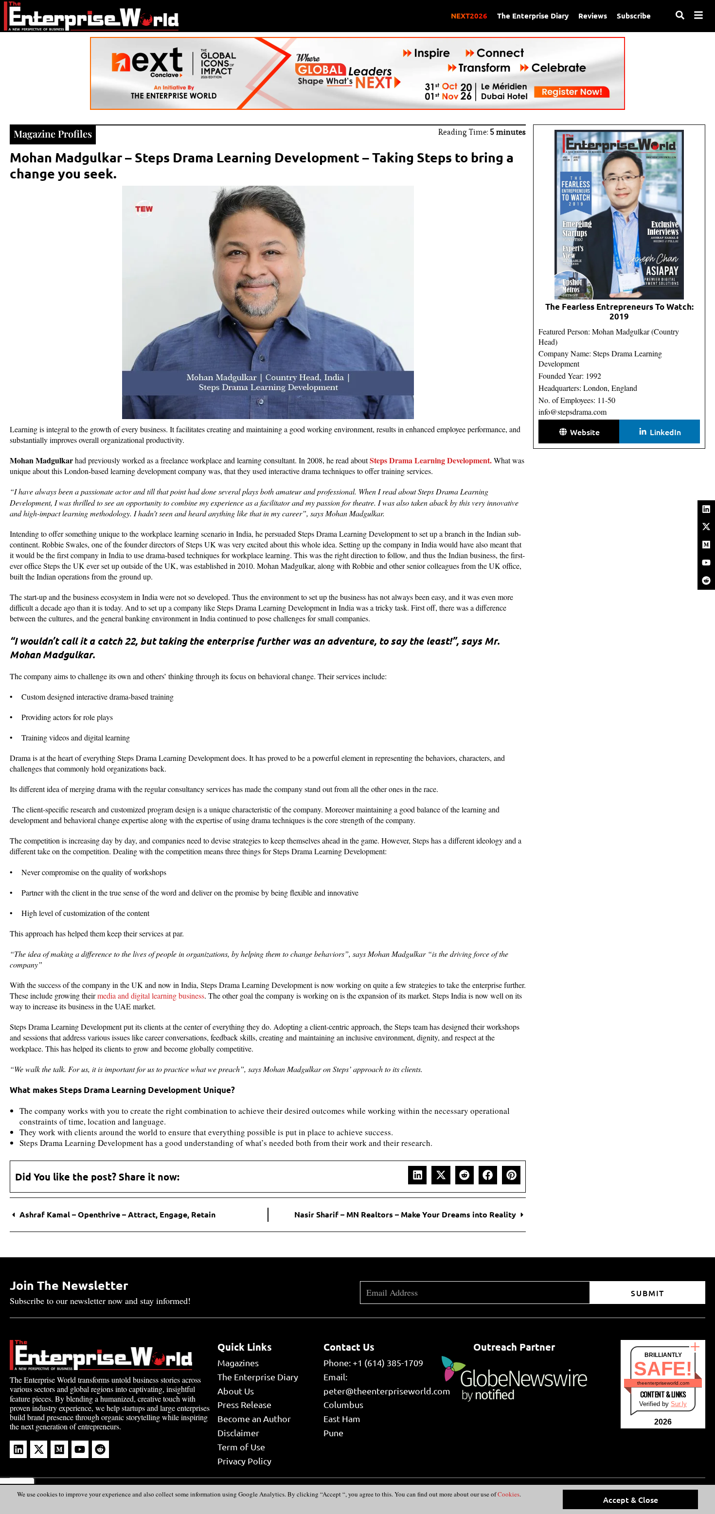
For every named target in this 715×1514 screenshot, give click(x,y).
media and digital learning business (150, 995)
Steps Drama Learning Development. (431, 460)
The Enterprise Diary (533, 15)
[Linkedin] (706, 509)
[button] (417, 1175)
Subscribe (634, 15)
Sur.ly (679, 1404)
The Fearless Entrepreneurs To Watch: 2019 (619, 311)
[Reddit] (706, 580)
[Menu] (698, 15)
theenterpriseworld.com (663, 1383)
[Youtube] (706, 562)
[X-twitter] (706, 526)
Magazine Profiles (53, 133)
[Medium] (706, 544)
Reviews (592, 15)
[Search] (680, 15)
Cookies (507, 1494)
